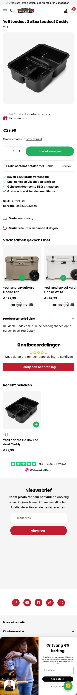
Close (38, 622)
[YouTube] (27, 602)
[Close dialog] (73, 640)
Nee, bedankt (57, 687)
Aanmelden (57, 679)
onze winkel (34, 139)
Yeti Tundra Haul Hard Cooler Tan (18, 290)
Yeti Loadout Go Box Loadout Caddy (21, 442)
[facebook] (38, 602)
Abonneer (38, 530)
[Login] (65, 10)
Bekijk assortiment (5, 10)
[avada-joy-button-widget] (68, 685)
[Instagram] (16, 602)
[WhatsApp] (61, 602)
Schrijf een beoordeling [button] (38, 367)
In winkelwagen (50, 151)
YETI (6, 27)
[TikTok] (50, 602)
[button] (19, 151)
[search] (12, 10)
